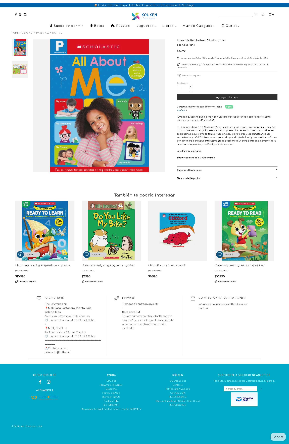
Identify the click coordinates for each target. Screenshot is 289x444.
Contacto (178, 385)
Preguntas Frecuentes (111, 385)
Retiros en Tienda (111, 397)
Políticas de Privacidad (178, 389)
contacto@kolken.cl (57, 352)
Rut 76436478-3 (111, 405)
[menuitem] (66, 25)
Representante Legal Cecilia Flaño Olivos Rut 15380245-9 (111, 409)
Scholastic (189, 45)
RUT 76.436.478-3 (177, 397)
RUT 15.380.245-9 (177, 405)
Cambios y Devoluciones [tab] (189, 170)
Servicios (111, 381)
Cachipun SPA (111, 401)
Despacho (111, 389)
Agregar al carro (227, 97)
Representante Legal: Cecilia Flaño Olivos (178, 401)
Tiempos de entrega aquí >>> (140, 304)
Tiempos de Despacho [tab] (188, 178)
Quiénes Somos (178, 381)
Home (15, 33)
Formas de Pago (111, 393)
